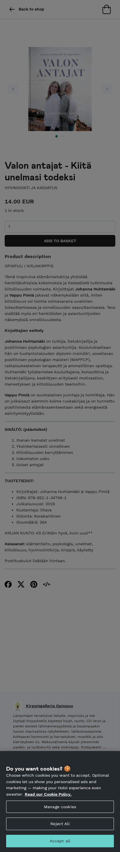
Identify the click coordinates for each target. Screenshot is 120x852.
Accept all (60, 841)
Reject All (59, 823)
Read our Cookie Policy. (48, 794)
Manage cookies (60, 806)
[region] (60, 801)
